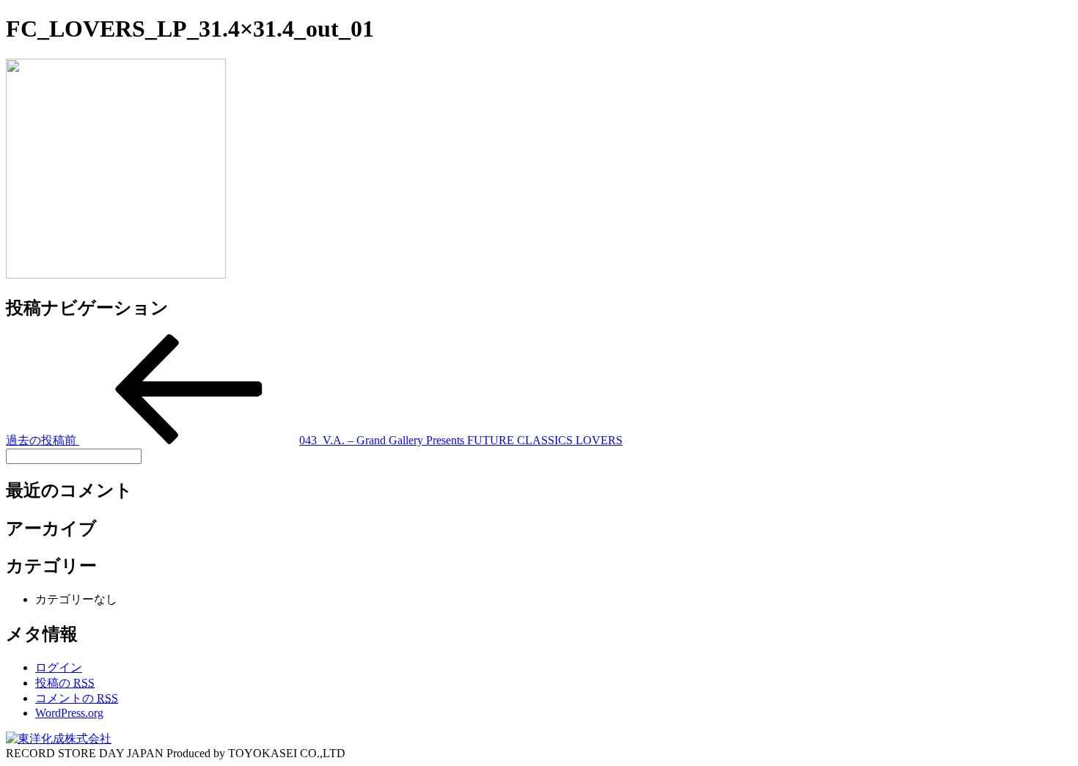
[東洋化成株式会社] (58, 738)
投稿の (65, 683)
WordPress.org (69, 713)
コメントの (76, 698)
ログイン (58, 667)
